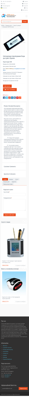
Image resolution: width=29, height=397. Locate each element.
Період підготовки (7, 184)
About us (5, 346)
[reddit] (20, 98)
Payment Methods (7, 360)
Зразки (26, 1)
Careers (5, 356)
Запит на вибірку (10, 89)
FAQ (27, 8)
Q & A (16, 179)
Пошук (25, 21)
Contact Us (5, 354)
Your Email (6, 192)
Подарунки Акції (8, 25)
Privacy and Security (8, 350)
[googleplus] (9, 98)
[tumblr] (15, 98)
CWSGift (2, 25)
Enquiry (5, 179)
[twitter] (7, 98)
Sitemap (5, 358)
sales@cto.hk (7, 376)
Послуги (26, 3)
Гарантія (26, 5)
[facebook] (4, 98)
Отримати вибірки (6, 266)
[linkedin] (12, 98)
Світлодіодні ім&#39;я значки (8, 27)
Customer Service (7, 348)
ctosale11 (7, 378)
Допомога (25, 10)
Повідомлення (7, 198)
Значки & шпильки (17, 25)
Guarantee (5, 352)
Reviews (11, 179)
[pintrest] (17, 98)
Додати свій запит (10, 215)
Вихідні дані (6, 182)
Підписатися (23, 389)
